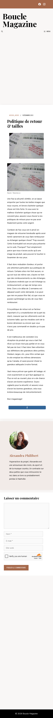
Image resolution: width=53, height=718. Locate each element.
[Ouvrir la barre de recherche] (2, 31)
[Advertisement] (26, 68)
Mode (17, 115)
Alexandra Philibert (23, 455)
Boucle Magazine (20, 20)
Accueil (11, 115)
